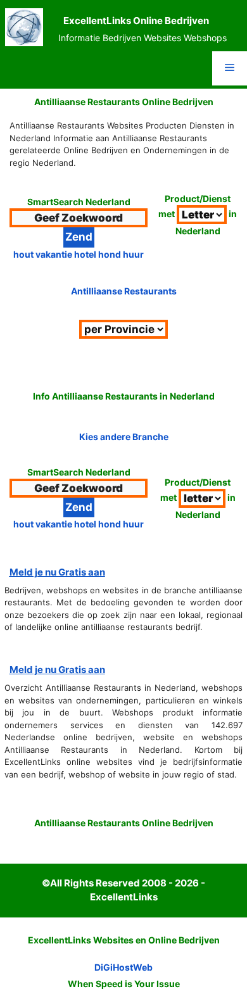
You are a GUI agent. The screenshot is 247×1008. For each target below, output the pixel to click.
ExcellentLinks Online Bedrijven (136, 21)
